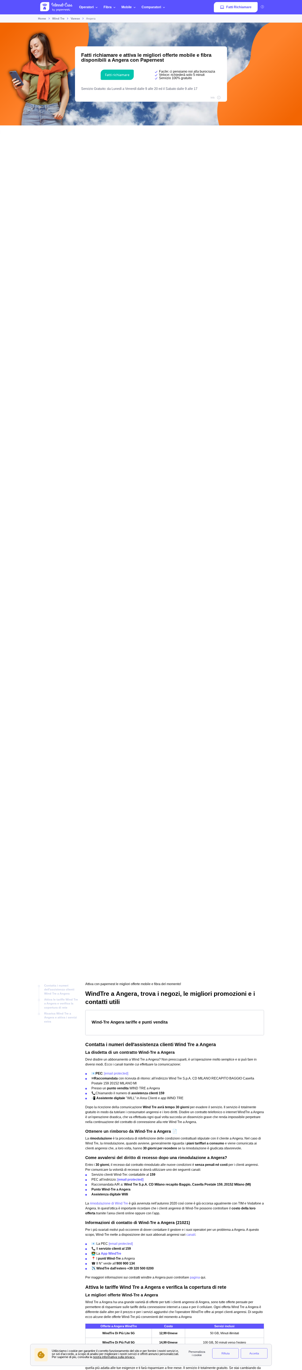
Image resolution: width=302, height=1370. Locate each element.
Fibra (108, 7)
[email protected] (116, 1073)
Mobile (126, 7)
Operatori (86, 7)
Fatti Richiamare (238, 7)
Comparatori (151, 7)
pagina (195, 1277)
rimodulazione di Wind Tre (109, 1203)
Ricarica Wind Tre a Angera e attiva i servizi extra (60, 1017)
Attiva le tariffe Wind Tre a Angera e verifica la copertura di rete (61, 1003)
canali (190, 1234)
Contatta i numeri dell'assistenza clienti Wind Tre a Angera (59, 989)
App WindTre (111, 1253)
